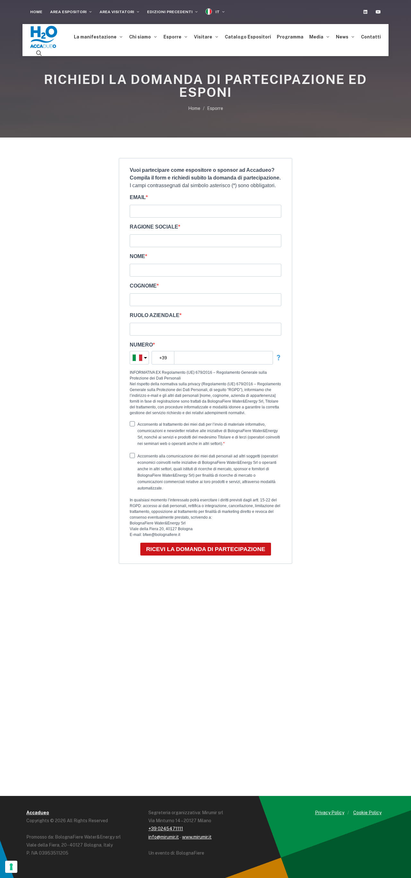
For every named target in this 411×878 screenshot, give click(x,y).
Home (36, 12)
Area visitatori (117, 12)
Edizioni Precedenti (170, 12)
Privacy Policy (329, 812)
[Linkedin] (365, 12)
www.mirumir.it (197, 837)
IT (217, 12)
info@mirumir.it (163, 837)
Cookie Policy (367, 812)
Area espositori (69, 12)
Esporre (215, 108)
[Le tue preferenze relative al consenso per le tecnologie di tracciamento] (11, 867)
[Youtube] (378, 12)
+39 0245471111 (165, 828)
